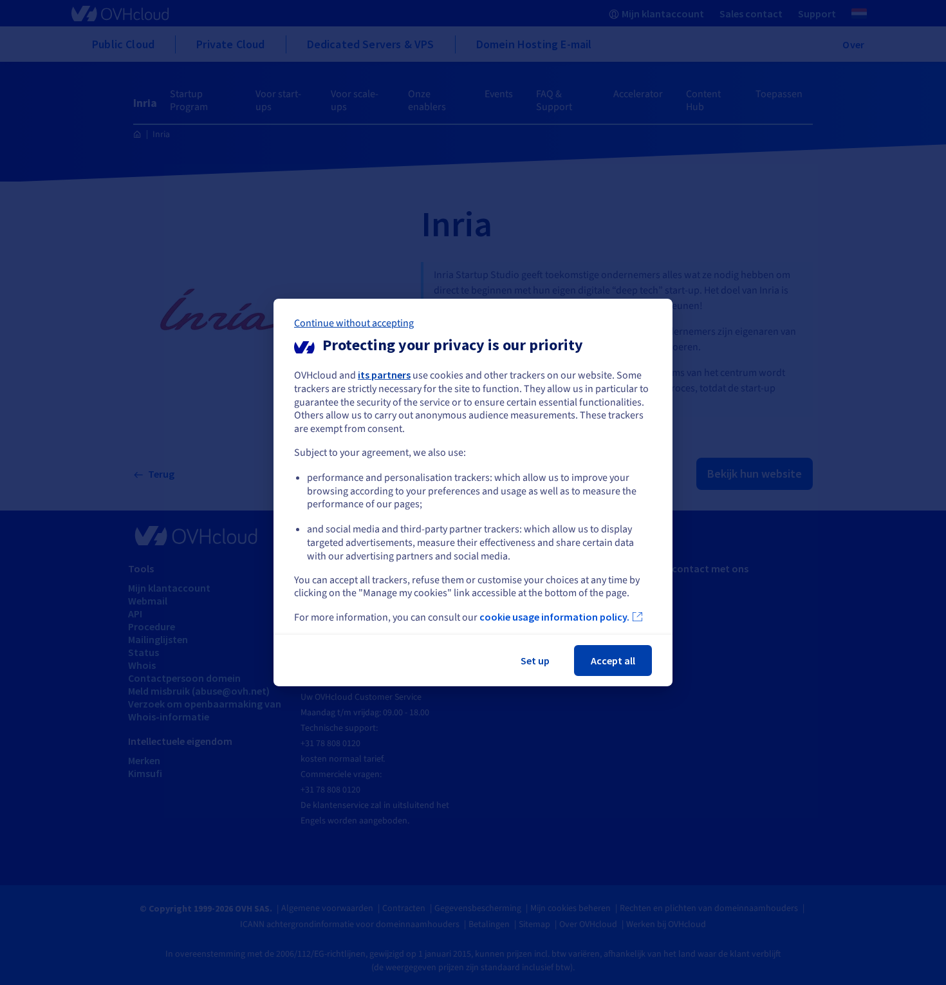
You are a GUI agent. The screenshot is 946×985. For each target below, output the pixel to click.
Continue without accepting (354, 323)
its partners (384, 374)
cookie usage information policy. (554, 616)
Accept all (613, 660)
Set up (535, 660)
